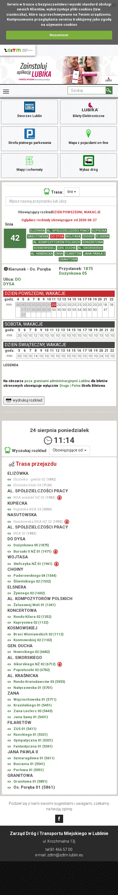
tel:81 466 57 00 (59, 849)
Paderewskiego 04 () (35, 575)
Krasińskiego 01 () (32, 705)
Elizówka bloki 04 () (32, 485)
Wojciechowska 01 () (35, 699)
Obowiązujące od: (68, 450)
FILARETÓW (73, 253)
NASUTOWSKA (37, 236)
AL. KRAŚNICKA (42, 253)
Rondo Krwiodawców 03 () (39, 682)
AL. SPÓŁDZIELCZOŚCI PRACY (68, 230)
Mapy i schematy (29, 170)
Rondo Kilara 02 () (32, 617)
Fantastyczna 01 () (33, 746)
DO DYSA (57, 236)
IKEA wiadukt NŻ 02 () (34, 497)
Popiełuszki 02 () (31, 670)
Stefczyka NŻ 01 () (33, 564)
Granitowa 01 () (30, 781)
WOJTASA (73, 236)
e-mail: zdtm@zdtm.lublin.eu (59, 855)
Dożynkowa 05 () (31, 545)
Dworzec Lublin (29, 116)
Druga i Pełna (70, 386)
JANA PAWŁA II (94, 253)
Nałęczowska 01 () (33, 688)
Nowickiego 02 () (31, 652)
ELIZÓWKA (37, 230)
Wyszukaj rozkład (29, 450)
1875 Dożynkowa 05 (76, 271)
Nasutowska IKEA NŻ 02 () (38, 521)
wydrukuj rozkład (27, 400)
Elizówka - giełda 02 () (34, 479)
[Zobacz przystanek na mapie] (9, 480)
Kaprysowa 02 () (31, 622)
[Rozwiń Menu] (6, 91)
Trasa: (57, 192)
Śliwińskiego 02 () (32, 581)
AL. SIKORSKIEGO (90, 248)
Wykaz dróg (88, 170)
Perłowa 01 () (28, 770)
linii (71, 191)
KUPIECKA (99, 230)
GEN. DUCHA (67, 248)
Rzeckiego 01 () (30, 734)
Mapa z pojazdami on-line (88, 143)
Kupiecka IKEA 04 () (32, 509)
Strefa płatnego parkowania (29, 143)
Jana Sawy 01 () (30, 717)
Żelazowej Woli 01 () (34, 605)
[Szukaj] (109, 90)
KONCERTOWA (92, 242)
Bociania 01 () (29, 764)
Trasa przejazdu (36, 464)
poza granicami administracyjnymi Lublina (57, 381)
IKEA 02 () (24, 533)
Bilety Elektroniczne (89, 116)
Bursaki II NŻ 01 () (32, 551)
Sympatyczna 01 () (33, 740)
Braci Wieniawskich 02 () (38, 634)
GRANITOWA (68, 259)
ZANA (59, 253)
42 (15, 238)
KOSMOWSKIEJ (44, 248)
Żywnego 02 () (29, 593)
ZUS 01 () (24, 729)
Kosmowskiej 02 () (32, 640)
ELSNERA (102, 236)
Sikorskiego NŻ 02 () (35, 664)
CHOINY (88, 236)
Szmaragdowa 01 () (34, 758)
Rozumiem (59, 35)
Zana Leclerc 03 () (33, 711)
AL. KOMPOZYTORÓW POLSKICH (56, 242)
